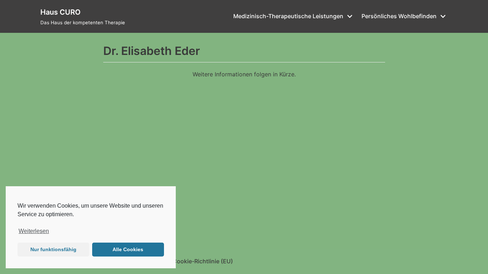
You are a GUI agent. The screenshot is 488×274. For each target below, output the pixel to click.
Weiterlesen (34, 231)
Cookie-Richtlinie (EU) (203, 261)
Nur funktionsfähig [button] (53, 249)
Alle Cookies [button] (128, 249)
